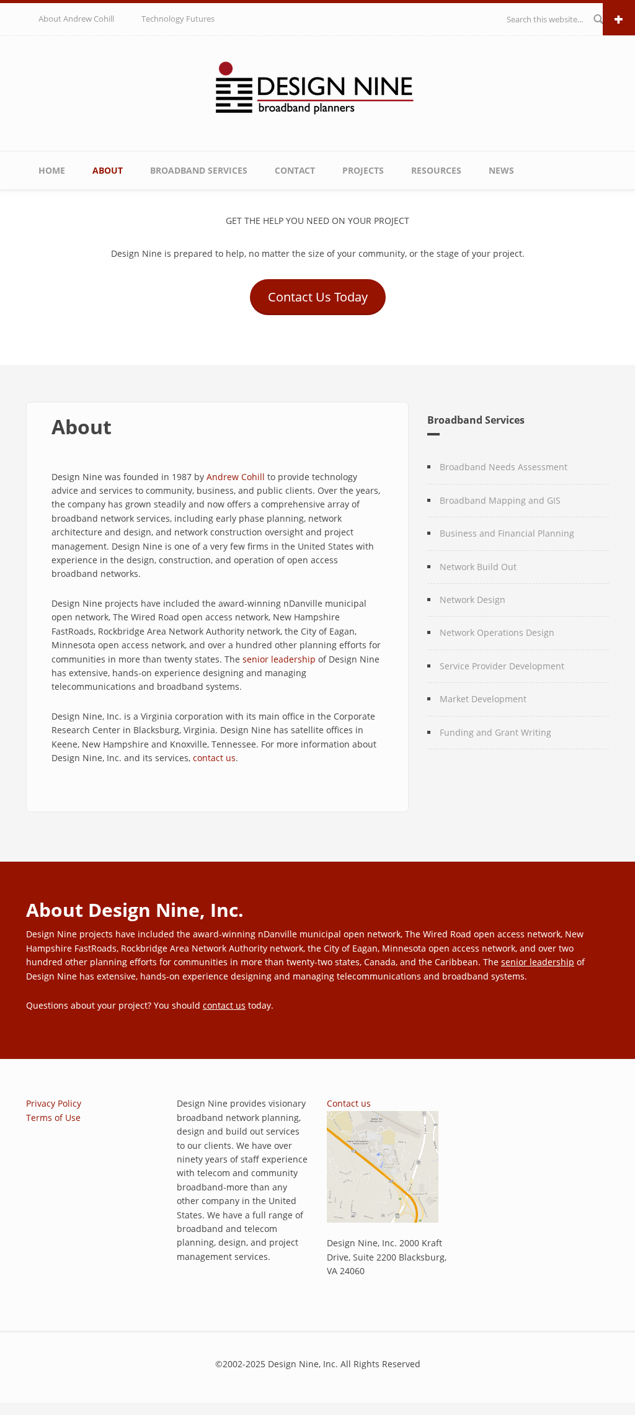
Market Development (483, 699)
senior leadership (279, 659)
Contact (295, 170)
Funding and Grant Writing (495, 732)
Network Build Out (478, 567)
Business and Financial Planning (507, 533)
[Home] (318, 91)
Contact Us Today (318, 296)
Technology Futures (178, 18)
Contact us (349, 1103)
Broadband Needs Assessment (503, 467)
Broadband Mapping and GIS (500, 500)
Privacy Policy (53, 1103)
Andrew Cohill (235, 477)
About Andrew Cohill (76, 18)
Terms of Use (53, 1117)
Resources (436, 170)
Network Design (472, 599)
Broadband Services (198, 170)
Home (51, 170)
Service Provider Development (502, 666)
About (107, 170)
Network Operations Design (497, 632)
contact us (214, 758)
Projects (363, 170)
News (501, 170)
